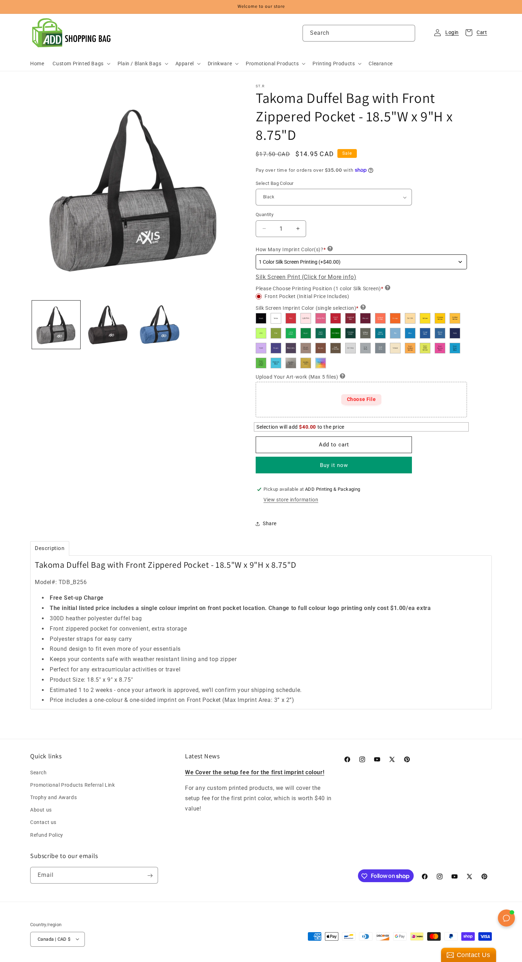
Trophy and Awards (53, 797)
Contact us (43, 822)
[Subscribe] (150, 875)
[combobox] (359, 33)
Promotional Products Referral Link (72, 784)
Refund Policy (46, 834)
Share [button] (270, 523)
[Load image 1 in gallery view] (56, 325)
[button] (80, 63)
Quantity (264, 214)
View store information (290, 499)
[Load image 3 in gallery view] (160, 325)
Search (38, 772)
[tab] (49, 548)
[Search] (407, 33)
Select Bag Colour (275, 183)
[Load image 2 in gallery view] (108, 325)
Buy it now (334, 465)
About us (41, 810)
